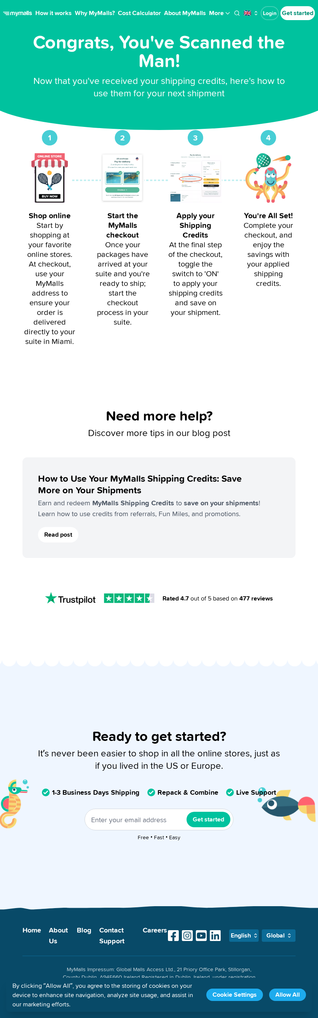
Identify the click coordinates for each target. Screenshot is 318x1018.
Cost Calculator (139, 13)
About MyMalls (185, 13)
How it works (53, 13)
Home (31, 930)
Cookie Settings (235, 994)
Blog (84, 930)
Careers (155, 930)
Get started (297, 13)
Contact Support (111, 935)
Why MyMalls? (95, 13)
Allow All (287, 994)
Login (270, 13)
